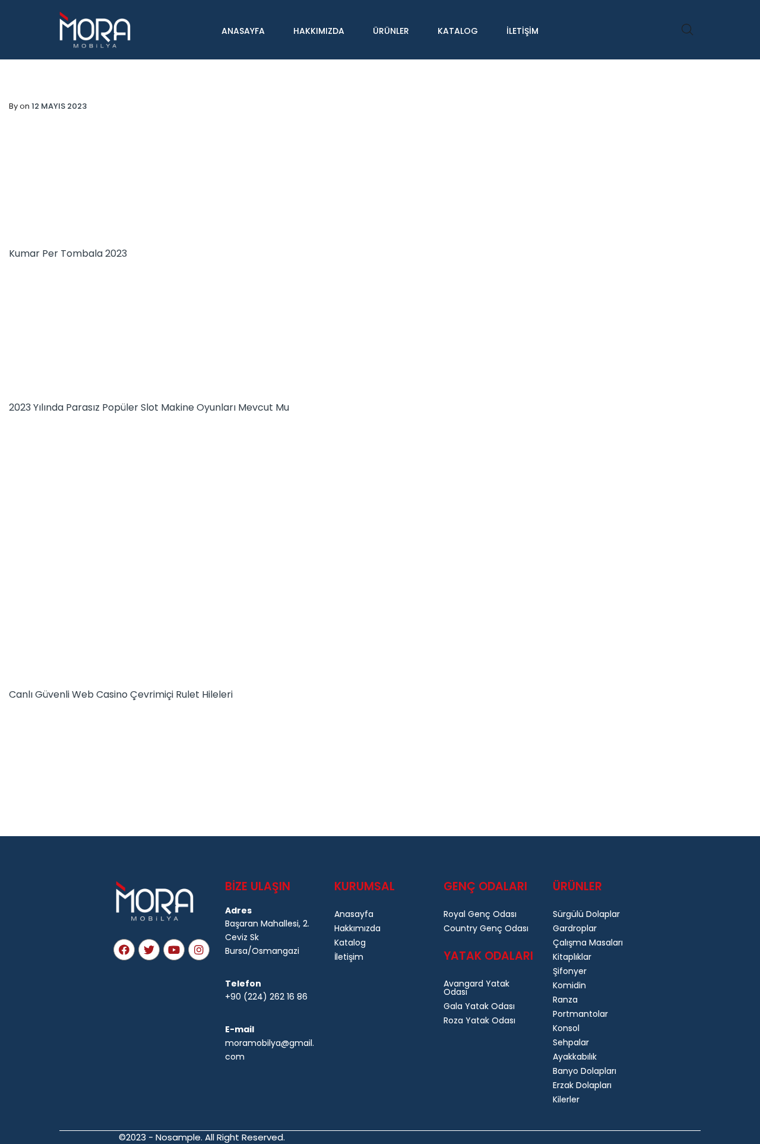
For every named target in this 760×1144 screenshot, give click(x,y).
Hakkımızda (318, 31)
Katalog (458, 31)
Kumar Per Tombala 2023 (68, 253)
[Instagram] (199, 949)
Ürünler (391, 31)
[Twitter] (149, 949)
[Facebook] (124, 949)
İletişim (522, 31)
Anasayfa (243, 31)
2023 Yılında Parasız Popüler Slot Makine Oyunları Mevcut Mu (149, 407)
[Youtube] (174, 949)
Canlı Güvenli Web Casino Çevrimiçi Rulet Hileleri (121, 694)
